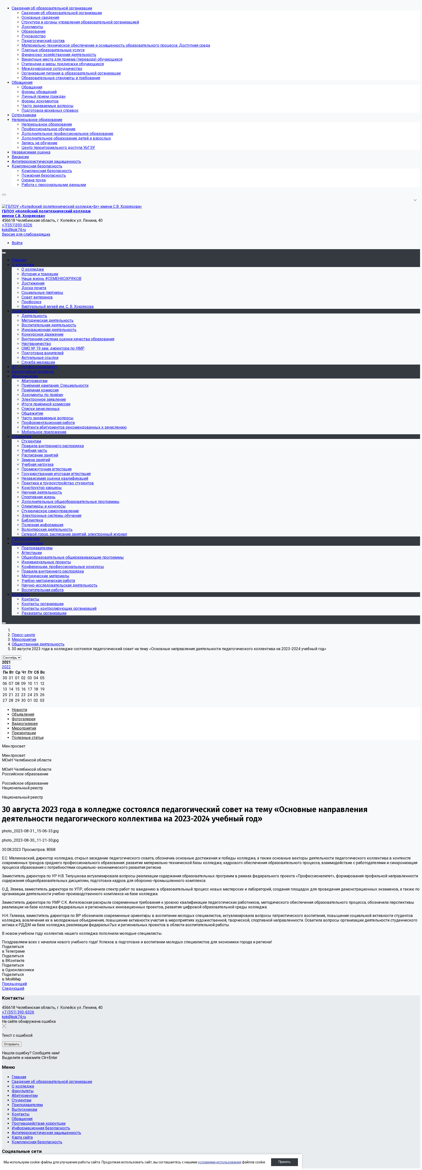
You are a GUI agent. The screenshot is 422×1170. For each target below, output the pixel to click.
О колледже (23, 1086)
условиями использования (219, 1162)
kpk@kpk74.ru (14, 229)
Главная (19, 1077)
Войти (17, 243)
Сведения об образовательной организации (52, 1081)
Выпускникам (24, 1109)
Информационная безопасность (41, 1128)
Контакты (21, 1114)
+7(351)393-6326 (17, 225)
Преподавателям (27, 1105)
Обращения (22, 1118)
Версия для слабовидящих (26, 234)
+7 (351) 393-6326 (18, 1012)
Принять (284, 1162)
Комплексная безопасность (37, 1142)
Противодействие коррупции (38, 1123)
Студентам (21, 1100)
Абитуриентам (25, 1095)
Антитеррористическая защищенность (46, 1132)
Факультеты (23, 1091)
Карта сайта (22, 1137)
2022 (6, 667)
